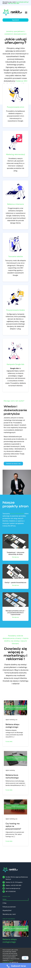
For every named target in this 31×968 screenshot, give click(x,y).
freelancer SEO (21, 81)
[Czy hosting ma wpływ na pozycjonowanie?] (15, 801)
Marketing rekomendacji (15, 154)
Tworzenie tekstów (15, 256)
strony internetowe (17, 514)
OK (25, 958)
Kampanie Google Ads (15, 364)
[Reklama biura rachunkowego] (15, 752)
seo (16, 719)
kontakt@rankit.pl (22, 2)
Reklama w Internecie (15, 204)
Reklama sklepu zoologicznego (12, 725)
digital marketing (10, 719)
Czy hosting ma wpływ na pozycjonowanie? (13, 826)
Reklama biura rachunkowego (12, 776)
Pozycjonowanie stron (15, 107)
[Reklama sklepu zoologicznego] (15, 701)
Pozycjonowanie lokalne (15, 310)
